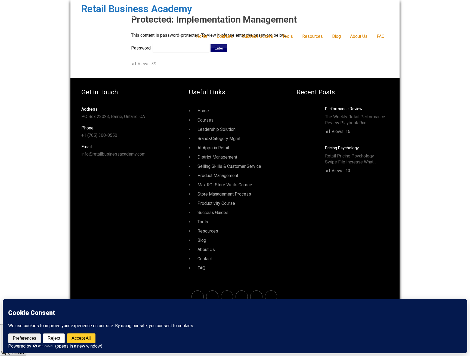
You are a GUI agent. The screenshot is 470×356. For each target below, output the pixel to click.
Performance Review (343, 108)
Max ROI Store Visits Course (224, 184)
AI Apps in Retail (213, 147)
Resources (312, 36)
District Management (217, 157)
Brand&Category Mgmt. (219, 138)
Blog (336, 36)
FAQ (381, 36)
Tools (287, 36)
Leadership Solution (216, 129)
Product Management (217, 175)
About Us (358, 36)
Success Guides (257, 36)
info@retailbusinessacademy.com (113, 150)
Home (202, 36)
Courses (225, 36)
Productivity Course (216, 203)
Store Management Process (224, 194)
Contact (204, 258)
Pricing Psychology (342, 148)
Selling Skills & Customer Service (229, 166)
